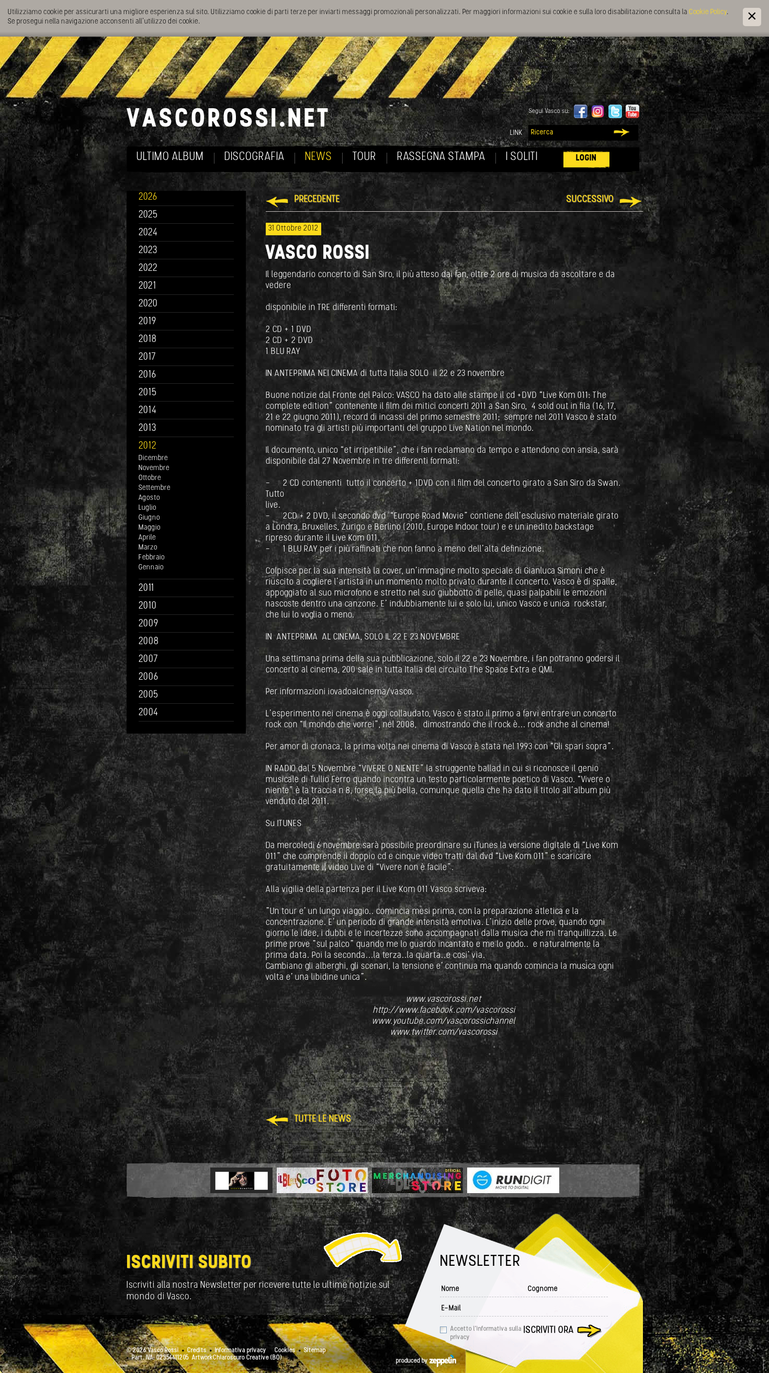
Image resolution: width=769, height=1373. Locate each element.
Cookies (285, 1350)
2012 (148, 446)
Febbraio (152, 558)
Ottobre (150, 478)
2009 (149, 624)
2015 (148, 393)
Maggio (150, 528)
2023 (148, 251)
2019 (147, 322)
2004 (149, 713)
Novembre (154, 468)
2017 (147, 357)
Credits (197, 1350)
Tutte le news (323, 1119)
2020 (148, 304)
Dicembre (153, 458)
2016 (147, 375)
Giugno (149, 518)
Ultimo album (170, 157)
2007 (148, 660)
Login (586, 158)
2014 (148, 411)
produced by (412, 1361)
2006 (149, 677)
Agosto (149, 498)
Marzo (148, 548)
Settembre (155, 488)
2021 (147, 286)
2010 (148, 606)
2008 (149, 642)
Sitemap (315, 1350)
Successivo (590, 199)
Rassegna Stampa (441, 157)
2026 (148, 197)
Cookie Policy (708, 12)
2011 (146, 588)
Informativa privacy (240, 1350)
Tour (365, 157)
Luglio (147, 508)
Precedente (317, 199)
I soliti (522, 157)
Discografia (254, 157)
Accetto (486, 1333)
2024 (148, 233)
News (318, 157)
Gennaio (151, 567)
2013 (147, 428)
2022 (148, 268)
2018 (148, 340)
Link (516, 133)
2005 (149, 695)
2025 (148, 215)
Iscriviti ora (549, 1330)
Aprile (147, 538)
